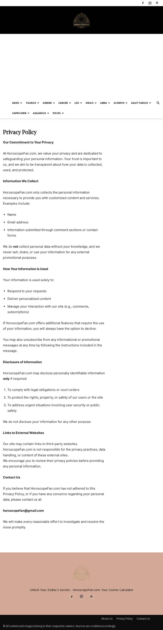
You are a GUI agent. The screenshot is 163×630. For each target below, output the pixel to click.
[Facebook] (143, 3)
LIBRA (103, 102)
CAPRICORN (19, 113)
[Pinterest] (157, 3)
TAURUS (31, 102)
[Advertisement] (81, 66)
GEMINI (47, 102)
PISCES (57, 113)
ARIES (15, 102)
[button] (158, 103)
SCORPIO (119, 102)
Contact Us (143, 618)
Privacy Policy (125, 618)
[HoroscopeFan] (81, 20)
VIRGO (89, 102)
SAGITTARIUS (139, 102)
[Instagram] (150, 3)
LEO (76, 102)
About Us (106, 618)
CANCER (63, 102)
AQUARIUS (39, 113)
